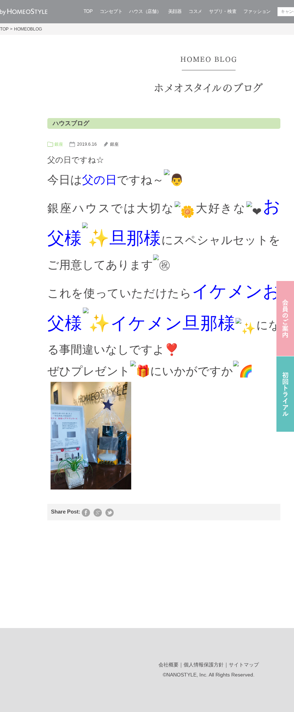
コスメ (195, 11)
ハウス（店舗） (145, 11)
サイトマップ (244, 665)
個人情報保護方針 (204, 665)
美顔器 (175, 11)
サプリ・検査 (222, 11)
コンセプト (111, 11)
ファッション (257, 11)
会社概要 (168, 665)
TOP (88, 11)
